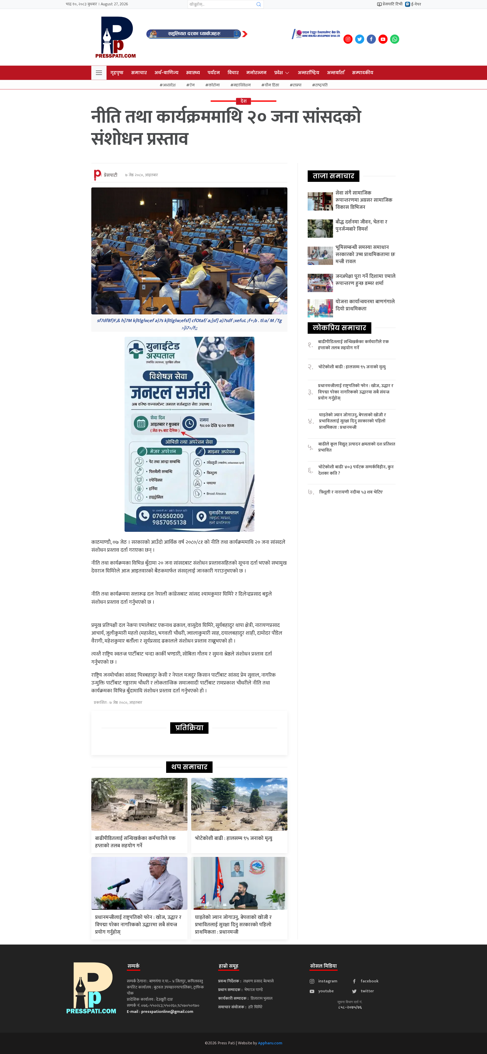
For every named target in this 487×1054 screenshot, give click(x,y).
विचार (233, 73)
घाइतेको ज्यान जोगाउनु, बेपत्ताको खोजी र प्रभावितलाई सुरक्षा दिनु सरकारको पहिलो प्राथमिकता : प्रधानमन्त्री (233, 924)
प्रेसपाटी (110, 175)
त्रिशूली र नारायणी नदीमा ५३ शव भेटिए (351, 492)
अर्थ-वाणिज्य (166, 73)
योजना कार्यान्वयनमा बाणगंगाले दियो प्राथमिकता (365, 305)
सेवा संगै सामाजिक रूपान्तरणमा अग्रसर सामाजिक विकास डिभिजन (364, 200)
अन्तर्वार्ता (335, 73)
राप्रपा (297, 85)
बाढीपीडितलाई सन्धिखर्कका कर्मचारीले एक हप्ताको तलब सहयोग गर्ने (135, 842)
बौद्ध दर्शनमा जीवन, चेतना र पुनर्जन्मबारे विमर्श (361, 225)
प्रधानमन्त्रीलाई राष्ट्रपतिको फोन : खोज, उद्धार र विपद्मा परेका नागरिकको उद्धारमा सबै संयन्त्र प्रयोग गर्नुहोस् (138, 924)
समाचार (139, 73)
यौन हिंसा (272, 85)
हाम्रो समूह (228, 966)
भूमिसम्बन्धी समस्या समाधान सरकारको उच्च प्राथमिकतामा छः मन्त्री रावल (365, 254)
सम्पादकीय (362, 73)
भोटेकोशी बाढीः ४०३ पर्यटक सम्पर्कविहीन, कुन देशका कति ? (356, 470)
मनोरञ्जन (256, 73)
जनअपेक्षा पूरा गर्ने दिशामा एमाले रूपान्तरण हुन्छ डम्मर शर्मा (365, 280)
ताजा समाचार (333, 176)
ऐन (192, 85)
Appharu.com (270, 1043)
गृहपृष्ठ (117, 73)
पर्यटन (213, 73)
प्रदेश (278, 73)
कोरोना (214, 85)
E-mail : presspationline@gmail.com (160, 1011)
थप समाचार (189, 767)
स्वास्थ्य (193, 73)
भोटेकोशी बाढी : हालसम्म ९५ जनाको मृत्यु (233, 838)
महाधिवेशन (242, 85)
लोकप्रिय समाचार (339, 327)
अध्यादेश (169, 85)
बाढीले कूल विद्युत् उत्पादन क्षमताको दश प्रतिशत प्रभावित (356, 447)
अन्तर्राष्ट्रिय (308, 73)
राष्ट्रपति (321, 85)
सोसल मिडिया (323, 966)
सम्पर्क (134, 966)
